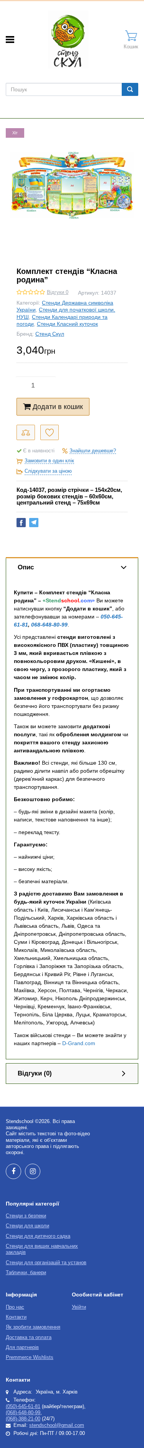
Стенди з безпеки (26, 1216)
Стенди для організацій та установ (46, 1262)
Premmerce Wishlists (29, 1357)
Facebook (13, 1171)
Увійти (79, 1307)
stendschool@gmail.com (56, 1425)
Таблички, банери (26, 1272)
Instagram (32, 1171)
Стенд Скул (49, 334)
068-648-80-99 (49, 625)
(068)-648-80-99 (23, 1412)
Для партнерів (22, 1347)
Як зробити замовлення (33, 1327)
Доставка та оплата (28, 1337)
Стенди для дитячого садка (38, 1236)
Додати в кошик (58, 407)
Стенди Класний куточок (67, 324)
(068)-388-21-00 (23, 1419)
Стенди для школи (27, 1226)
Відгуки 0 (57, 292)
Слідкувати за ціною (48, 471)
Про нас (15, 1307)
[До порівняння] (26, 432)
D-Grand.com (78, 1043)
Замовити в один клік (49, 460)
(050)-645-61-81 (23, 1406)
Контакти (16, 1317)
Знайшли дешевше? (93, 451)
